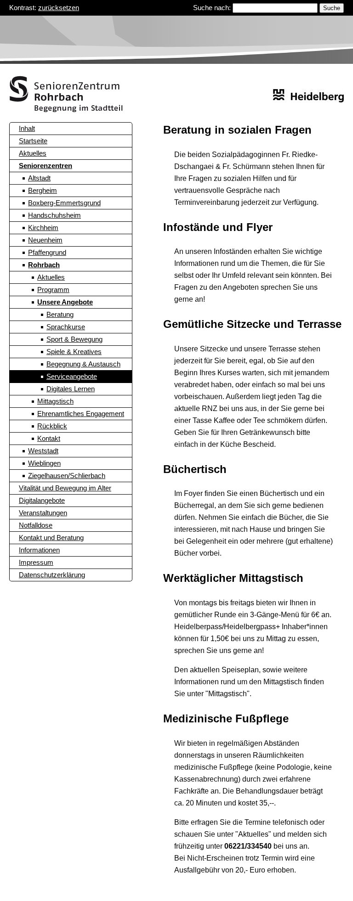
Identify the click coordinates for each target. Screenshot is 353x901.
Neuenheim (45, 240)
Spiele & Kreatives (74, 351)
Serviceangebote (71, 376)
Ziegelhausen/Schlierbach (66, 475)
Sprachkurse (65, 327)
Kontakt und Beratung (51, 537)
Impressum (36, 562)
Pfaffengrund (47, 252)
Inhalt (27, 128)
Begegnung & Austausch (83, 364)
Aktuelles (32, 153)
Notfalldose (35, 525)
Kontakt (48, 438)
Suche (331, 8)
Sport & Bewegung (74, 339)
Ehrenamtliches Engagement (80, 413)
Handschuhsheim (54, 215)
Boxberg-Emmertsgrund (64, 203)
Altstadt (39, 178)
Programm (53, 289)
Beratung (60, 314)
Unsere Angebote (65, 302)
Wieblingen (44, 463)
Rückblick (52, 426)
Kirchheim (43, 227)
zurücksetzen (58, 7)
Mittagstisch (55, 401)
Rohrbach (44, 265)
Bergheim (42, 190)
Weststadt (43, 451)
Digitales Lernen (70, 389)
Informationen (39, 550)
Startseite (33, 141)
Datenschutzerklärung (52, 575)
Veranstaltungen (43, 513)
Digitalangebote (42, 500)
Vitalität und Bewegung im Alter (65, 488)
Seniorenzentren (45, 165)
